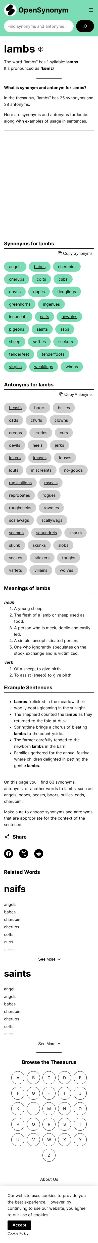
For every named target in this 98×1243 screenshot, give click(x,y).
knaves (39, 457)
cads (13, 420)
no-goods (73, 470)
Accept (19, 1225)
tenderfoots (53, 354)
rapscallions (20, 482)
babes (39, 266)
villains (40, 570)
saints (42, 329)
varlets (15, 570)
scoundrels (46, 532)
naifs (44, 316)
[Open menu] (91, 10)
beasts (15, 407)
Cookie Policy (18, 1233)
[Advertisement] (49, 186)
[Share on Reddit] (38, 853)
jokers (15, 457)
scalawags (19, 520)
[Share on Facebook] (8, 853)
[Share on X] (23, 853)
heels (37, 445)
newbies (69, 316)
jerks (59, 445)
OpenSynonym (43, 10)
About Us (49, 1179)
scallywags (51, 520)
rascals (51, 482)
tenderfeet (19, 354)
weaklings (43, 366)
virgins (15, 366)
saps (64, 329)
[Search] (85, 26)
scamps (16, 532)
